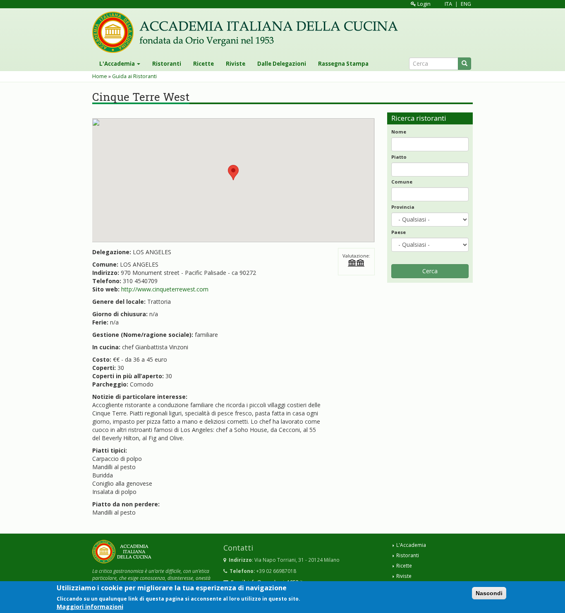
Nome (398, 132)
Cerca (430, 271)
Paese (398, 232)
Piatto (399, 157)
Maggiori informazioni (90, 607)
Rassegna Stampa (343, 63)
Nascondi (489, 593)
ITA (448, 3)
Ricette (203, 63)
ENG (466, 3)
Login (423, 3)
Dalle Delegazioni (281, 63)
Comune (401, 182)
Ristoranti (166, 63)
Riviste (235, 63)
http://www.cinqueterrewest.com (164, 289)
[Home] (248, 32)
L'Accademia (117, 63)
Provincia (402, 207)
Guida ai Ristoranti (134, 76)
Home (99, 76)
